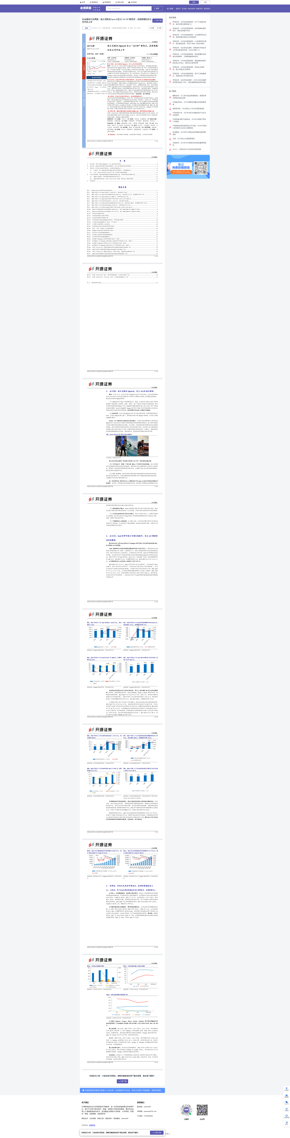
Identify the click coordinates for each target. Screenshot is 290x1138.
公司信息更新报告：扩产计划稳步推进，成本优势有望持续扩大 (189, 23)
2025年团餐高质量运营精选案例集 (189, 103)
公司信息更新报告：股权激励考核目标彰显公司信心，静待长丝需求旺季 (189, 62)
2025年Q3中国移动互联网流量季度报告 (189, 144)
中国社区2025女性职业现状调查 (187, 149)
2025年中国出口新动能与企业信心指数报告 (190, 127)
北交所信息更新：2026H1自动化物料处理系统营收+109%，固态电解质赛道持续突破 (189, 81)
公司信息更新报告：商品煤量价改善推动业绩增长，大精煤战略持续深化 (189, 55)
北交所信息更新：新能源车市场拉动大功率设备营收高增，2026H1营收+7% (189, 49)
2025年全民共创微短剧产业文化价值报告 (189, 114)
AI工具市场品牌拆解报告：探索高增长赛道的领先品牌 (189, 97)
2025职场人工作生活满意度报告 (188, 108)
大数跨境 (92, 1125)
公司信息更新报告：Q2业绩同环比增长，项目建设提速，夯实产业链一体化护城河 (189, 42)
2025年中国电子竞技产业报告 (189, 120)
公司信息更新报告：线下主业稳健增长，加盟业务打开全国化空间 (189, 75)
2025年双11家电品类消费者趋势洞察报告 (189, 133)
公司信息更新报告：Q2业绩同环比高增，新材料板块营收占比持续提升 (189, 36)
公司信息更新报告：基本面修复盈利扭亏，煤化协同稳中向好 (189, 29)
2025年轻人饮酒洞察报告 (184, 138)
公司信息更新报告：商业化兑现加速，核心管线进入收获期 (188, 68)
